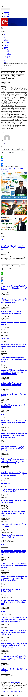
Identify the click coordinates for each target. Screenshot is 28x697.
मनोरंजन (9, 54)
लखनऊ (5, 44)
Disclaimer (6, 16)
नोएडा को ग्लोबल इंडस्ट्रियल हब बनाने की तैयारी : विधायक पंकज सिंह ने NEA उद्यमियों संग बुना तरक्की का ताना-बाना (14, 288)
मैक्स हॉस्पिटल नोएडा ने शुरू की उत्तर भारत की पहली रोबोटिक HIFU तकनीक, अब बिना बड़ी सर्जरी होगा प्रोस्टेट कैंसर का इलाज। (14, 645)
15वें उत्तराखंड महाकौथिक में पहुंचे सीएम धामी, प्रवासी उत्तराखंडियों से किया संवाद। (12, 536)
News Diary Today (16, 682)
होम (4, 34)
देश (4, 36)
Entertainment (5, 483)
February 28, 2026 (5, 505)
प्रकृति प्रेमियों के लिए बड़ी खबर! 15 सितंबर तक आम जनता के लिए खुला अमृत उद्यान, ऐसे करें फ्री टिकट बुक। (13, 448)
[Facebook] (14, 159)
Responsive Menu (5, 9)
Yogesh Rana (4, 254)
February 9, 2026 (5, 518)
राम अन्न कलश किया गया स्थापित (8, 171)
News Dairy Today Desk (7, 507)
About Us (6, 12)
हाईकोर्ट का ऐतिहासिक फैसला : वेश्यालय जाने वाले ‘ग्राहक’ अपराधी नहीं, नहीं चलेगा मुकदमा (13, 312)
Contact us (6, 13)
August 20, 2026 (5, 316)
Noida (3, 545)
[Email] (4, 143)
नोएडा (5, 39)
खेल (8, 50)
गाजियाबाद (6, 40)
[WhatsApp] (14, 157)
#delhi (5, 166)
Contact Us (10, 691)
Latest (3, 240)
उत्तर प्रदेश (3, 308)
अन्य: (5, 48)
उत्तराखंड (6, 45)
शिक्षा (8, 51)
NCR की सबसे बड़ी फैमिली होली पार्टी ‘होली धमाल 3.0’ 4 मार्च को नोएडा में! (13, 501)
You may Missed (6, 338)
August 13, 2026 (5, 466)
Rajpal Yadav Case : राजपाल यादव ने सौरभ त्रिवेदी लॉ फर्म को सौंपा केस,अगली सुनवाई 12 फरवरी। (13, 513)
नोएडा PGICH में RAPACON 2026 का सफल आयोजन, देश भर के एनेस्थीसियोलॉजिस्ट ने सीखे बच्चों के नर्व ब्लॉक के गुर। (13, 632)
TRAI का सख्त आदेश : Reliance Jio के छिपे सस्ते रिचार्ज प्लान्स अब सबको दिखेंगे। (14, 490)
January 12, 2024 (5, 82)
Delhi (2, 414)
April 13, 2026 (4, 494)
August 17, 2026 (5, 453)
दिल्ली (5, 37)
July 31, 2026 (4, 650)
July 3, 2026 (4, 663)
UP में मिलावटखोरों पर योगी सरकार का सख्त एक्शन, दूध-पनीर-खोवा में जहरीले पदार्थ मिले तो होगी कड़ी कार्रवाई (14, 602)
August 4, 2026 (5, 637)
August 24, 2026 (5, 252)
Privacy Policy (7, 15)
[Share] (14, 164)
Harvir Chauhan (5, 294)
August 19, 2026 (5, 410)
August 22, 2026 (5, 293)
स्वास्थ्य (8, 56)
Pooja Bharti (4, 83)
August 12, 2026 (5, 478)
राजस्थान (6, 47)
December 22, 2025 (6, 529)
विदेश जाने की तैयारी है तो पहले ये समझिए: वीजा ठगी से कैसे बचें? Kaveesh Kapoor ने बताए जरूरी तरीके (13, 247)
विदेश (8, 58)
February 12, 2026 (5, 674)
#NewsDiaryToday (12, 166)
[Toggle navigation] (1, 27)
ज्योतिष (8, 53)
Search (2, 28)
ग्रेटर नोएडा (6, 42)
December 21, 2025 (6, 540)
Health (3, 611)
